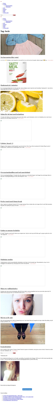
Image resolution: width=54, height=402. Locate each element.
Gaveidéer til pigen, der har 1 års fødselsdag (12, 398)
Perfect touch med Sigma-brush (11, 201)
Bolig (4, 10)
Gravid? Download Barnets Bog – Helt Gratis (12, 395)
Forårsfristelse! (6, 347)
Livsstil (4, 4)
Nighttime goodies (7, 259)
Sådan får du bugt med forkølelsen (12, 114)
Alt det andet (5, 12)
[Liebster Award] (16, 140)
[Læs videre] (50, 60)
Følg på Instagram (28, 389)
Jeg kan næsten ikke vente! (10, 57)
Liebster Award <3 (7, 143)
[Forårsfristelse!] (23, 343)
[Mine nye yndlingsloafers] (23, 285)
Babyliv (4, 9)
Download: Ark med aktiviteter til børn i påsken (13, 399)
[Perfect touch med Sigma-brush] (23, 198)
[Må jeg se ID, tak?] (22, 314)
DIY (4, 8)
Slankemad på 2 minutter (9, 85)
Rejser (4, 3)
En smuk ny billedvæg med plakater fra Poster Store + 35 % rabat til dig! (18, 396)
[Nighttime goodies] (23, 256)
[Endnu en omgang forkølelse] (23, 227)
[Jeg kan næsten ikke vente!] (23, 54)
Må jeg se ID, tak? (7, 317)
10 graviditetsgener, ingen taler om (10, 400)
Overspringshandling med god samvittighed (15, 172)
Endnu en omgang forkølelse (10, 230)
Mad (4, 11)
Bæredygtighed (9, 5)
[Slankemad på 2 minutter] (17, 82)
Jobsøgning (8, 6)
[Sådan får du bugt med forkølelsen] (22, 111)
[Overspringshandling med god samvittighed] (23, 169)
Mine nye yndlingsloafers (9, 288)
